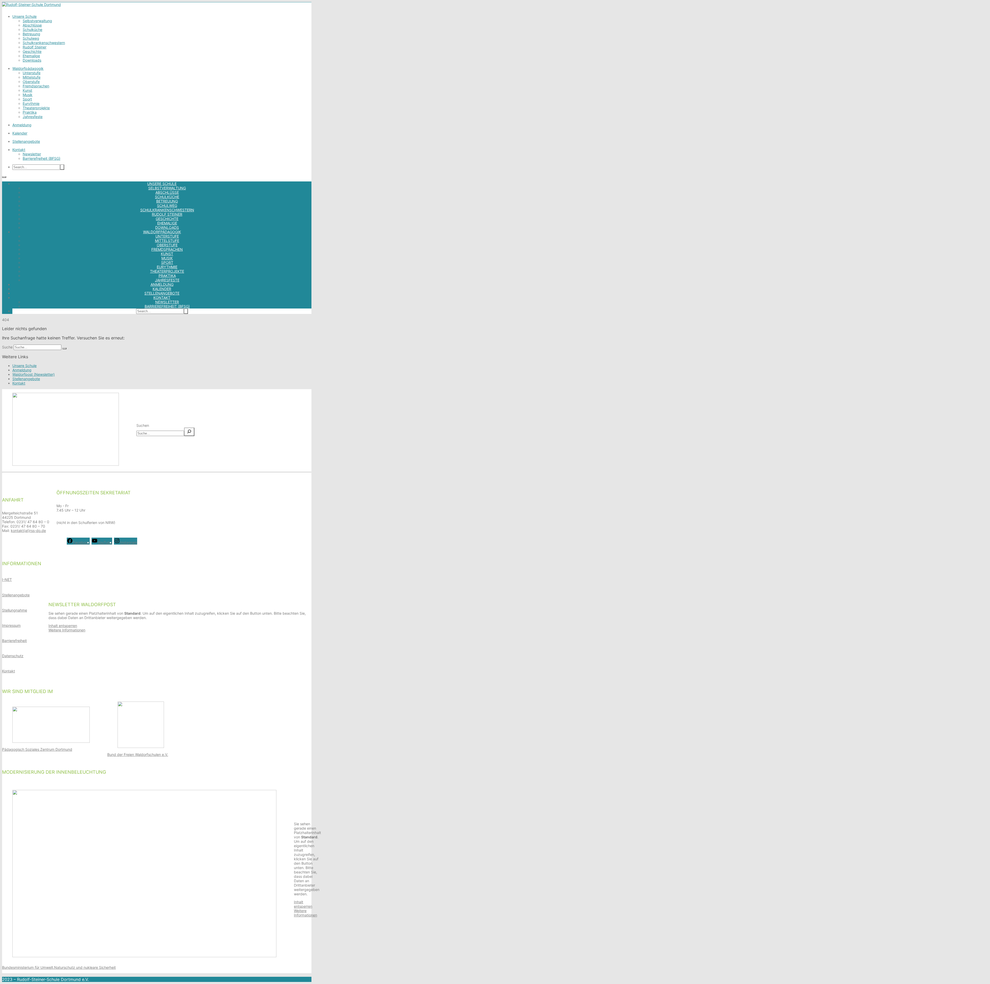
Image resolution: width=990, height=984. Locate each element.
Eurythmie (31, 103)
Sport (27, 99)
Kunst (27, 90)
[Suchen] (189, 432)
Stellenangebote (26, 141)
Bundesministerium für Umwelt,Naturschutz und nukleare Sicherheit (59, 967)
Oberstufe (31, 81)
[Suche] (64, 348)
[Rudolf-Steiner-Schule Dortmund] (31, 4)
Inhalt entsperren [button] (62, 625)
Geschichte (32, 51)
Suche (7, 347)
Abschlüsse (32, 25)
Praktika (30, 112)
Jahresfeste (33, 116)
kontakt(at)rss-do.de (28, 530)
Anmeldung (21, 125)
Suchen (142, 425)
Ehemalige (31, 56)
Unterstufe (31, 73)
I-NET (7, 579)
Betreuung (31, 34)
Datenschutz (12, 656)
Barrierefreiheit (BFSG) (41, 158)
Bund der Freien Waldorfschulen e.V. (137, 754)
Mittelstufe (31, 77)
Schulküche (32, 29)
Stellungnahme (14, 610)
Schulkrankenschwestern (44, 42)
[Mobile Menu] (4, 177)
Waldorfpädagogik (28, 68)
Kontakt (18, 149)
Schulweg (31, 38)
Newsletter (32, 154)
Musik (27, 95)
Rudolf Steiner (34, 47)
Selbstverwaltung (37, 21)
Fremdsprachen (36, 86)
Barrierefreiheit (14, 640)
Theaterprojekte (36, 108)
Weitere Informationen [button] (66, 630)
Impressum (11, 625)
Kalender (19, 133)
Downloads (32, 60)
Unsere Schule (24, 16)
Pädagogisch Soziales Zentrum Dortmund (37, 749)
